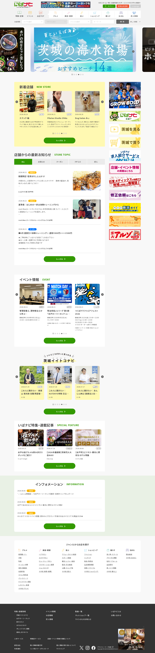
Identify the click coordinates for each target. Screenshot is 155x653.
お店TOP (40, 16)
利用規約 (17, 649)
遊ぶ (82, 16)
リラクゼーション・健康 (46, 565)
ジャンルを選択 (75, 22)
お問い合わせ (116, 615)
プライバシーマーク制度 (104, 647)
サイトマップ (60, 649)
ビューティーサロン (45, 561)
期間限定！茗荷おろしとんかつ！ (31, 176)
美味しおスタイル (22, 632)
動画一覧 (78, 611)
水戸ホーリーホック (23, 618)
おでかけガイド (21, 625)
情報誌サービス (35, 639)
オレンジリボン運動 (22, 629)
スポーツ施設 (66, 558)
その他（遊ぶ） (66, 571)
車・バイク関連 (111, 568)
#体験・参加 (27, 323)
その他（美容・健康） (45, 571)
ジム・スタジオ (44, 568)
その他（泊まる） (131, 558)
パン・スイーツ (23, 578)
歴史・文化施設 (67, 565)
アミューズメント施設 (69, 554)
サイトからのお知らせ (83, 619)
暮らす (108, 16)
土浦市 (72, 387)
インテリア (87, 558)
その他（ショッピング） (91, 571)
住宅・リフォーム (112, 561)
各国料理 (21, 571)
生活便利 (110, 565)
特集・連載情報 (20, 611)
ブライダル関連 (112, 558)
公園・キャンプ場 (67, 568)
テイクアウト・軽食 (24, 582)
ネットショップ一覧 (82, 615)
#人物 (27, 397)
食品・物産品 (88, 561)
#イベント (84, 397)
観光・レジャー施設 (68, 561)
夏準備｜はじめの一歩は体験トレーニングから (38, 204)
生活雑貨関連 (89, 565)
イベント (30, 16)
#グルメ (57, 330)
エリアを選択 (27, 22)
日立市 (44, 387)
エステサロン (43, 558)
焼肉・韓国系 (22, 568)
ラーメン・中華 (23, 565)
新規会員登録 (123, 6)
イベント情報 (51, 611)
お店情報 (49, 615)
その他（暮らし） (112, 571)
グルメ (55, 16)
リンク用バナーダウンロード (39, 649)
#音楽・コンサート (57, 328)
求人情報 (134, 16)
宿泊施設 (129, 554)
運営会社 (17, 645)
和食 (20, 561)
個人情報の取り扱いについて (66, 645)
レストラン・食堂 (23, 585)
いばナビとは (116, 611)
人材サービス (18, 639)
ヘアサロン (42, 554)
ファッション (88, 554)
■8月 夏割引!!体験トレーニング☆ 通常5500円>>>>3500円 (45, 233)
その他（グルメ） (23, 588)
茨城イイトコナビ (22, 615)
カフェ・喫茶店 (23, 575)
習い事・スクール (112, 554)
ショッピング (95, 16)
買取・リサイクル (89, 568)
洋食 (20, 558)
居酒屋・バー (22, 554)
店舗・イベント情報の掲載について (59, 639)
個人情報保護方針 (36, 645)
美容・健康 (69, 16)
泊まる (121, 16)
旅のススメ (20, 622)
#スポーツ (35, 323)
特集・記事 (20, 16)
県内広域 (99, 387)
